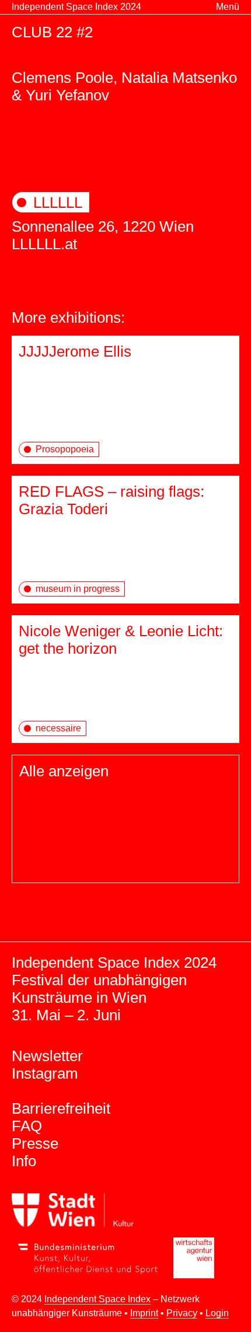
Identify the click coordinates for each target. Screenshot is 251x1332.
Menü (227, 7)
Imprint (144, 1313)
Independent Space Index (97, 1299)
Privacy (181, 1313)
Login (217, 1313)
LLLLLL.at (44, 244)
